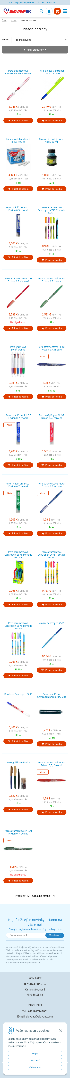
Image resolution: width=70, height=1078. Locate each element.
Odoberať (54, 935)
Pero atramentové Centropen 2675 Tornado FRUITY (52, 555)
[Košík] (57, 11)
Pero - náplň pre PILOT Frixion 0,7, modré (18, 416)
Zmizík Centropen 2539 (51, 623)
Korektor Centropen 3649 (18, 694)
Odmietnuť (35, 1067)
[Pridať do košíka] (18, 120)
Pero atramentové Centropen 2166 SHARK (18, 72)
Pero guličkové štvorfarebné (18, 348)
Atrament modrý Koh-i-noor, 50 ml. (51, 140)
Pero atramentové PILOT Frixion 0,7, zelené (18, 832)
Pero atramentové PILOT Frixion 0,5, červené (18, 280)
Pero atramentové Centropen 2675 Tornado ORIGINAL (18, 555)
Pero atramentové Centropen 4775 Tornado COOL (52, 210)
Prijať (35, 1053)
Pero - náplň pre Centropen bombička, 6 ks (51, 695)
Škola (13, 20)
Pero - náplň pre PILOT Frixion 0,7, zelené (18, 485)
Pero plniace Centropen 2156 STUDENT (52, 72)
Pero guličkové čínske (18, 762)
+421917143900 (49, 2)
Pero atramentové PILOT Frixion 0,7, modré (52, 348)
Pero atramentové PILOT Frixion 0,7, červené (52, 764)
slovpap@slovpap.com (23, 2)
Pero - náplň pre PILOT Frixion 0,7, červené (51, 416)
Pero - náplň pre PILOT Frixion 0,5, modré (18, 209)
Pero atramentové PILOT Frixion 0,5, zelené (52, 280)
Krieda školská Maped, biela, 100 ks (18, 140)
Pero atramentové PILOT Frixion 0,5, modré (52, 485)
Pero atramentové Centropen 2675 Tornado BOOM (18, 626)
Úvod (4, 20)
